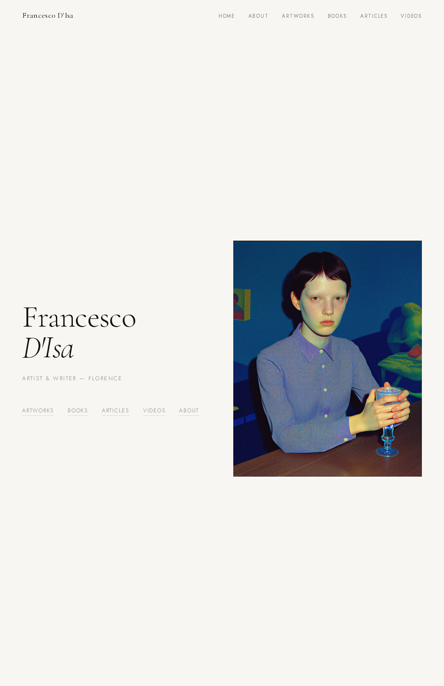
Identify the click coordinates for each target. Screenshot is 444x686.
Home (227, 16)
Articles (374, 16)
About (258, 16)
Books (337, 16)
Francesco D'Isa (48, 15)
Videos (411, 16)
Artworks (298, 16)
